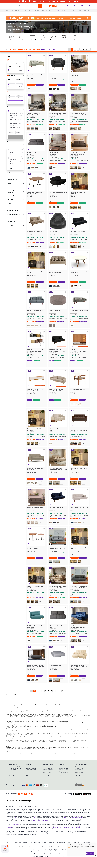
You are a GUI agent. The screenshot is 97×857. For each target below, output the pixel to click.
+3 (40, 325)
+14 (83, 522)
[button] (50, 49)
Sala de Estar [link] (14, 14)
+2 (61, 207)
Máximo (18, 63)
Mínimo (9, 63)
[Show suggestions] (22, 146)
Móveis (7, 14)
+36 (61, 561)
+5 (61, 128)
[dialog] (81, 849)
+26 (40, 167)
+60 (83, 207)
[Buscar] (40, 6)
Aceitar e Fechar (90, 853)
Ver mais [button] (10, 168)
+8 (40, 522)
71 (62, 690)
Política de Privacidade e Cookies (77, 850)
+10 (61, 88)
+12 (83, 128)
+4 (40, 246)
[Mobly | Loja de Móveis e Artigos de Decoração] (53, 6)
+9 (83, 88)
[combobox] (14, 146)
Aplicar (15, 136)
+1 (83, 167)
